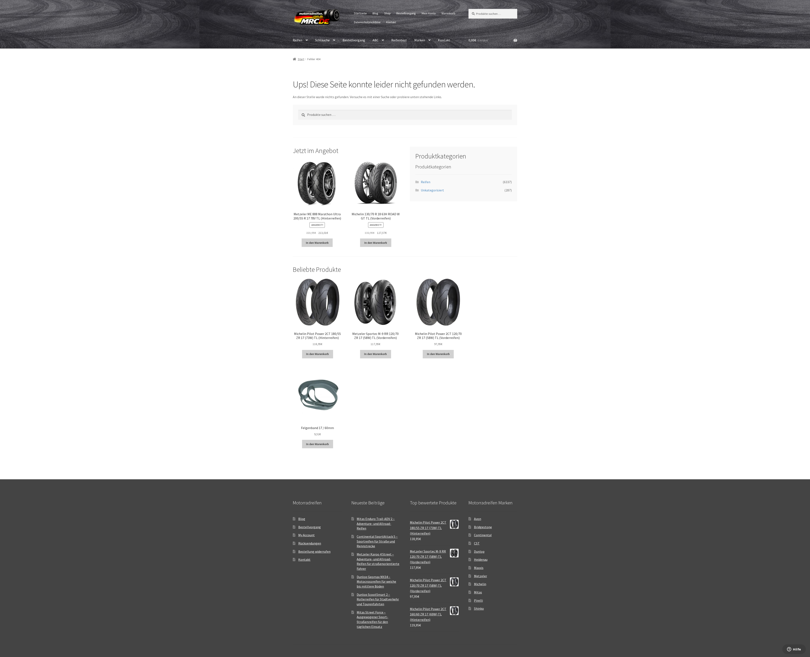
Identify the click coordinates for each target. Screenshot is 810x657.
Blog (375, 13)
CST (477, 543)
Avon (477, 519)
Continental (483, 535)
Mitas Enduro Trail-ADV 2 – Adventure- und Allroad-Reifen (376, 523)
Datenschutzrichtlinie (367, 22)
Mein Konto (429, 13)
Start (301, 59)
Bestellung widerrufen (314, 551)
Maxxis (478, 568)
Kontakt (391, 22)
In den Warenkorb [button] (317, 243)
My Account (306, 535)
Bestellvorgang (406, 13)
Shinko (479, 608)
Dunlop (479, 551)
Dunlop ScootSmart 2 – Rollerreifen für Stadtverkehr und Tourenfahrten (378, 599)
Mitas (478, 592)
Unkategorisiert (432, 190)
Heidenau (480, 559)
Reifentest (399, 40)
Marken (419, 40)
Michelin (480, 584)
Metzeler (480, 576)
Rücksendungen (309, 543)
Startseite (360, 13)
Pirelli (478, 600)
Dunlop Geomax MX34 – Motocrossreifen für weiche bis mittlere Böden (376, 581)
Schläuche (322, 40)
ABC (375, 40)
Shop (387, 13)
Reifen (297, 40)
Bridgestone (483, 527)
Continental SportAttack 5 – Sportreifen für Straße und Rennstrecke (377, 541)
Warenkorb (448, 13)
